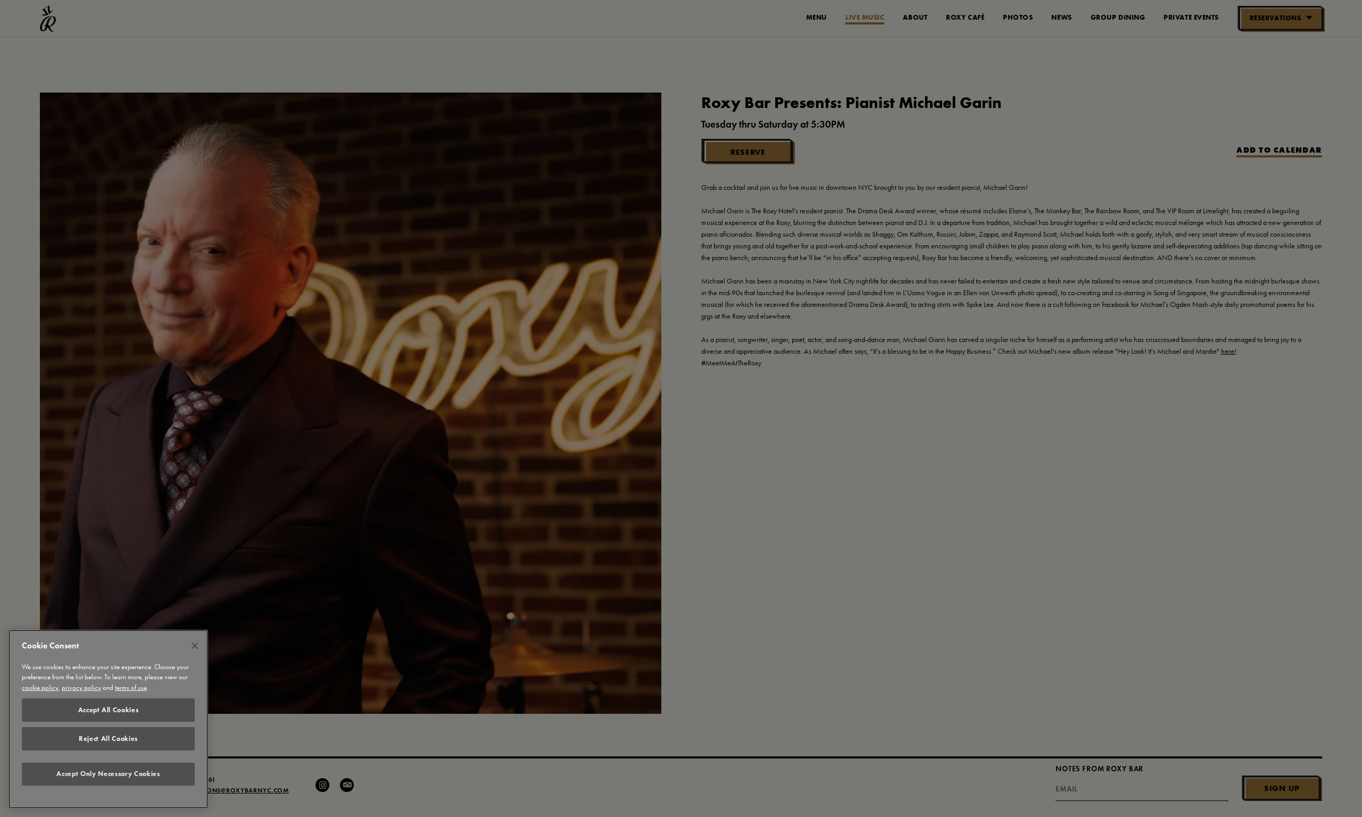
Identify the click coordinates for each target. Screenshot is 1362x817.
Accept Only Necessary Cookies (108, 774)
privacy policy (81, 688)
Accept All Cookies (108, 709)
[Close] (194, 645)
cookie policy (40, 688)
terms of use (131, 688)
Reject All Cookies (108, 738)
